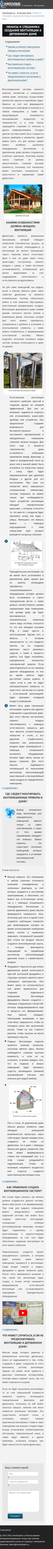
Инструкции (39, 6)
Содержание (5, 1530)
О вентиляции (15, 6)
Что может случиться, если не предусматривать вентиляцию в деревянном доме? (24, 76)
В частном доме (24, 13)
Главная (4, 6)
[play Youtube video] (23, 1313)
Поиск (3, 7)
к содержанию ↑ (10, 788)
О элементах (27, 6)
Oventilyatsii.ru (8, 13)
